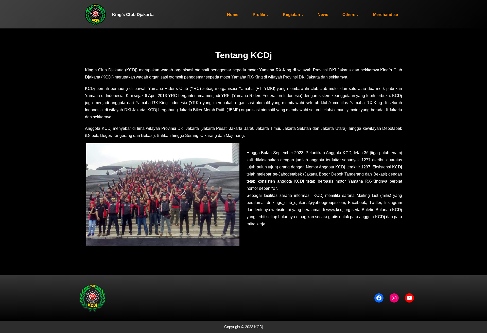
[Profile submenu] (267, 15)
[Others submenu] (357, 15)
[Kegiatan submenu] (302, 15)
